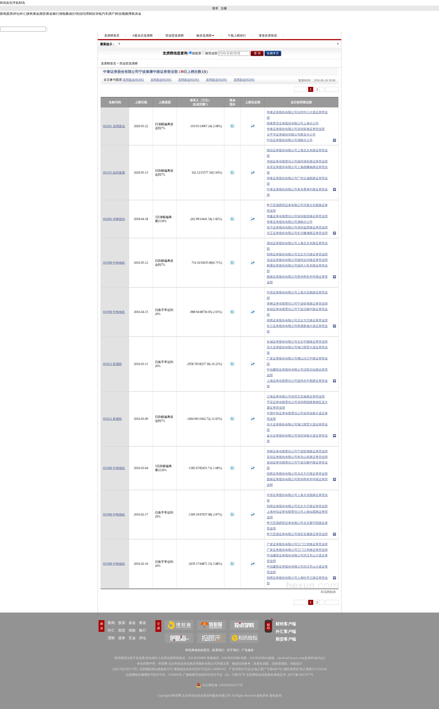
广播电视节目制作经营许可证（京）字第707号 (214, 675)
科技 (118, 13)
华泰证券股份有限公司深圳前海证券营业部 (296, 129)
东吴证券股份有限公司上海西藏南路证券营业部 (297, 169)
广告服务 (248, 650)
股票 (10, 13)
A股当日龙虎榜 (142, 35)
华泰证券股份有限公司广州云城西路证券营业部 (297, 181)
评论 (16, 13)
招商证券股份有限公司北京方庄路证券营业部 (297, 254)
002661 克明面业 (114, 126)
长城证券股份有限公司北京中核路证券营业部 (297, 341)
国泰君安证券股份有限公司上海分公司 (293, 123)
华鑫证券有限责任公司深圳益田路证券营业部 (297, 216)
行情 (76, 13)
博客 (132, 13)
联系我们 (218, 650)
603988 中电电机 (114, 263)
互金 (132, 638)
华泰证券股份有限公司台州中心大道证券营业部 (297, 115)
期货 (43, 13)
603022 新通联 (112, 364)
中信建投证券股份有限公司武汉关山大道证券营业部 (297, 558)
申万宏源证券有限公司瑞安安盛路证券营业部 (297, 534)
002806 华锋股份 (114, 219)
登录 (215, 8)
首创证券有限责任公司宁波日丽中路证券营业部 (297, 312)
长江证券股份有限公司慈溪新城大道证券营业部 (297, 328)
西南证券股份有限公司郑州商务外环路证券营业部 (297, 279)
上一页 (300, 89)
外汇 (23, 13)
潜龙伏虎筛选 (268, 35)
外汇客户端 (286, 631)
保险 (62, 13)
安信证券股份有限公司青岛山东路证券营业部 (297, 457)
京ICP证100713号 (125, 669)
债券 (29, 13)
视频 (125, 13)
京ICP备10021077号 (300, 675)
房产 (112, 13)
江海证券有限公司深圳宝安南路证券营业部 (296, 396)
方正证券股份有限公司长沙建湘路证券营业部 (297, 233)
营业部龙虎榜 (174, 35)
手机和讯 (19, 3)
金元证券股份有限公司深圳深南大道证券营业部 (297, 438)
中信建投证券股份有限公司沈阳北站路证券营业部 (297, 372)
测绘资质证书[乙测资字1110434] (305, 669)
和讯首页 (6, 3)
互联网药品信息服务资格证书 (266, 675)
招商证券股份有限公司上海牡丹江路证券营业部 (297, 580)
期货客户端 (286, 639)
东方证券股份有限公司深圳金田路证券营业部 (297, 227)
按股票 (196, 53)
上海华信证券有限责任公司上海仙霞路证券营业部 (297, 514)
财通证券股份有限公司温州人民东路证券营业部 (297, 268)
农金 (138, 13)
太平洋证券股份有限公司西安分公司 (291, 134)
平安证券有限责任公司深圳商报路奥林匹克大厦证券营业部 (297, 404)
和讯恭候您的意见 (197, 650)
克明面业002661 (133, 79)
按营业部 (211, 53)
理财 (89, 13)
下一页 (332, 89)
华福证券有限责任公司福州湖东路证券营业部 (297, 161)
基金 (36, 13)
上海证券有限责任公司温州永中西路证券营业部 (297, 383)
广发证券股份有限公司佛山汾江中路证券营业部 (297, 361)
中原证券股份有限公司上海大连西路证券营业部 (297, 295)
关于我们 (233, 650)
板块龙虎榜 (204, 35)
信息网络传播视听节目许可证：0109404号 (154, 675)
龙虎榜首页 (111, 35)
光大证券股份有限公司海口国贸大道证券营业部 (297, 350)
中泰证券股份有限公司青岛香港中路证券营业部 (297, 192)
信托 (82, 13)
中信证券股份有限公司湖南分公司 (289, 140)
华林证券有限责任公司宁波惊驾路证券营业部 (297, 303)
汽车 (105, 13)
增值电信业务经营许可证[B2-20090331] (200, 669)
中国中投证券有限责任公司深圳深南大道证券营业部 (297, 416)
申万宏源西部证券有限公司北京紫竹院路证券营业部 (297, 525)
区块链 (97, 13)
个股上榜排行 (237, 35)
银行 (56, 13)
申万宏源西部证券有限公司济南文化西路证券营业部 (297, 207)
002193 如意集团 (114, 172)
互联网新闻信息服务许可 (156, 669)
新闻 (3, 13)
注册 (224, 8)
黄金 (49, 13)
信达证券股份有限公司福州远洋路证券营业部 (297, 260)
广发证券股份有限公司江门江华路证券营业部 (297, 544)
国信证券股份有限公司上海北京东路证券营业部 (297, 153)
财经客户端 (286, 624)
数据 (69, 13)
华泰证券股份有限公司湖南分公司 (289, 222)
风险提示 (296, 663)
